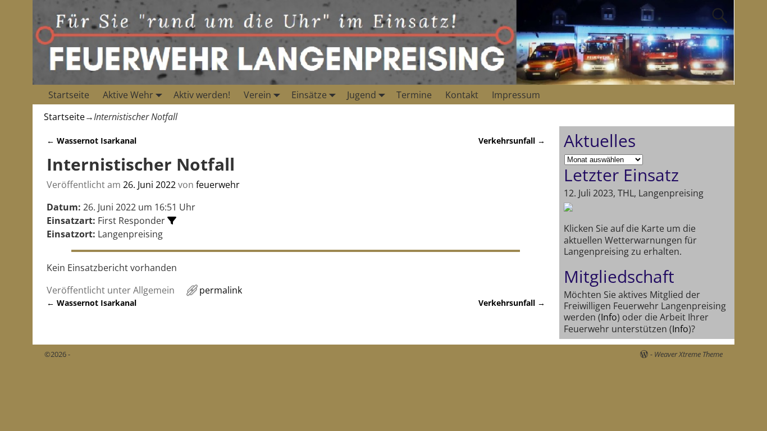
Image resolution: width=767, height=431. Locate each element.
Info (609, 317)
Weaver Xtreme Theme (688, 354)
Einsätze (309, 95)
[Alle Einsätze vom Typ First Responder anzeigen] (171, 220)
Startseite (68, 95)
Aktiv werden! (202, 95)
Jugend (361, 95)
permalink (220, 290)
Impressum (516, 95)
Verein (257, 95)
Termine (414, 95)
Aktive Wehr (128, 95)
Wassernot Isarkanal (91, 140)
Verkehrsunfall (511, 140)
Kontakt (461, 95)
